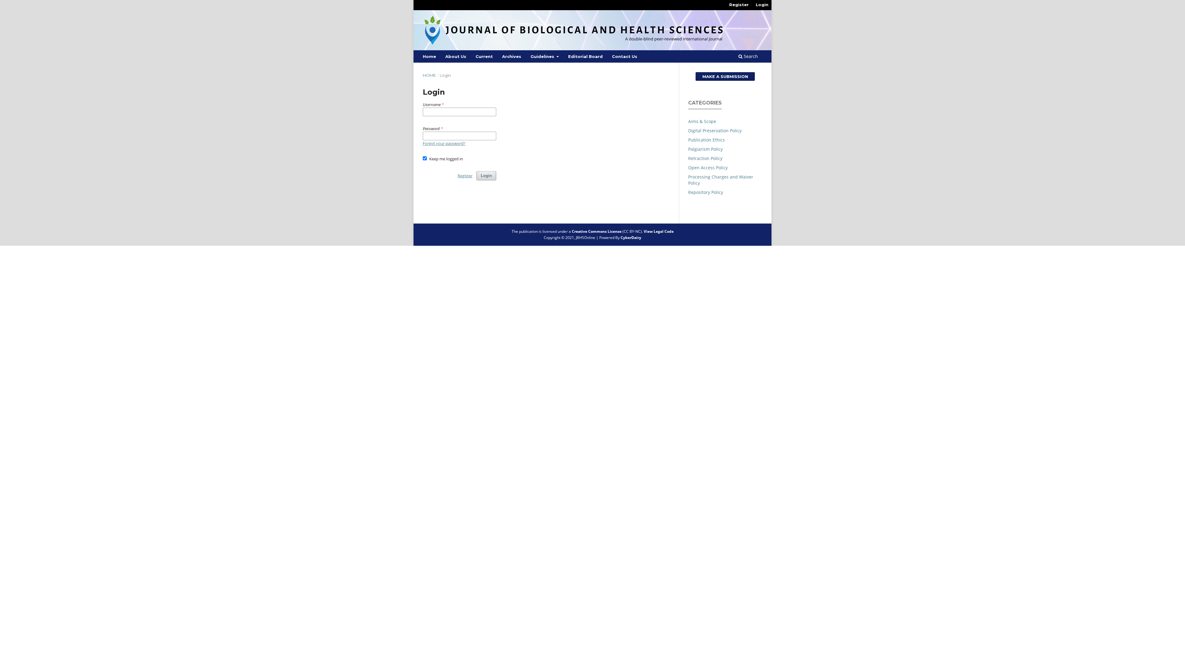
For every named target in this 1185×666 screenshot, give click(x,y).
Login (762, 4)
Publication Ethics (706, 140)
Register (739, 4)
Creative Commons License (597, 231)
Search (750, 56)
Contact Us (624, 56)
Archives (511, 56)
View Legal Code (659, 231)
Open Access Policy (708, 168)
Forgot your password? (444, 143)
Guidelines (542, 56)
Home (429, 56)
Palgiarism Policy (705, 149)
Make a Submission (725, 76)
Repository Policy (705, 192)
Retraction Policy (705, 158)
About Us (455, 56)
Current (484, 56)
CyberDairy (631, 237)
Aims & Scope (702, 121)
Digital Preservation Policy (715, 131)
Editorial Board (585, 56)
